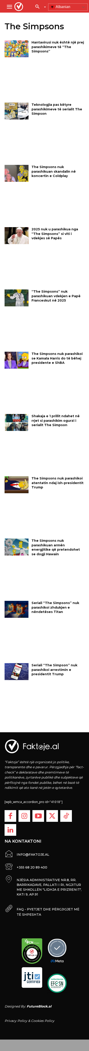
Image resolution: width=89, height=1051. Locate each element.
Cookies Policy (42, 1021)
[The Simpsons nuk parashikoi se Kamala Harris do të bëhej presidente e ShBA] (17, 360)
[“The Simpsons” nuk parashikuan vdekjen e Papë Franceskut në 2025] (17, 297)
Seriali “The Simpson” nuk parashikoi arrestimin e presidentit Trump (54, 669)
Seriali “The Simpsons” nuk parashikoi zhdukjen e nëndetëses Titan (55, 607)
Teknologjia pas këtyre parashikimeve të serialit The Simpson (56, 109)
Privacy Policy (16, 1021)
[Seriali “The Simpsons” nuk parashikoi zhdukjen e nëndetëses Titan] (17, 609)
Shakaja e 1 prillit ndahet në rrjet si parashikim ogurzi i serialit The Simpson (55, 420)
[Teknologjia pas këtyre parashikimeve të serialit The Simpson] (17, 111)
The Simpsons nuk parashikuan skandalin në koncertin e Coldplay (53, 171)
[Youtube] (38, 816)
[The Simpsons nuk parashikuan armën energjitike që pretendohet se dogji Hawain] (17, 547)
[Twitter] (52, 816)
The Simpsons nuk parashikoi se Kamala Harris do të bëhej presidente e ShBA (57, 358)
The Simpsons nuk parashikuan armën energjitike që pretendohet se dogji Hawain (55, 547)
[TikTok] (66, 816)
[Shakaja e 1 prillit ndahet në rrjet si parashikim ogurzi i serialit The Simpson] (17, 422)
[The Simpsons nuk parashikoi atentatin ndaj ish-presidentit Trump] (17, 484)
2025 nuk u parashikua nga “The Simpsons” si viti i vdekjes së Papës (54, 233)
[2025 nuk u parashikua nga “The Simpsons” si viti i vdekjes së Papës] (17, 235)
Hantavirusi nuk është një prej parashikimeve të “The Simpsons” (57, 46)
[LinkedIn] (10, 830)
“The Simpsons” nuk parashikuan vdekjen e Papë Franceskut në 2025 (56, 295)
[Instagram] (24, 816)
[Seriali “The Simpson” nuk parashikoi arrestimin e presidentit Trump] (17, 671)
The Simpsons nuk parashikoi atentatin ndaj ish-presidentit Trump (57, 482)
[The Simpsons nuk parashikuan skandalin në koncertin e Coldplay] (17, 173)
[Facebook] (10, 816)
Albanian (62, 7)
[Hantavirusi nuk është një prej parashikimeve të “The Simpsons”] (17, 48)
